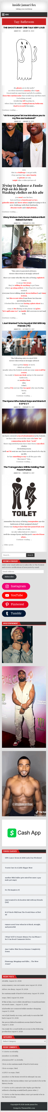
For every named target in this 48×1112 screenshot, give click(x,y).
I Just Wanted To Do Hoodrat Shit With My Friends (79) (24, 324)
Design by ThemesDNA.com (24, 1108)
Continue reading (10, 110)
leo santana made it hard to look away (16, 993)
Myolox (5, 1081)
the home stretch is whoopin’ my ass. (26, 1077)
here (33, 532)
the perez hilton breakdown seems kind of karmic (21, 1022)
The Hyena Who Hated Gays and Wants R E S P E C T (24, 402)
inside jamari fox (24, 5)
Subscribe (9, 577)
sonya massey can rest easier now (15, 985)
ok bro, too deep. (8, 989)
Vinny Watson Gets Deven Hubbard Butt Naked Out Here (24, 218)
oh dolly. (5, 981)
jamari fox (17, 31)
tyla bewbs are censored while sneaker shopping (21, 1009)
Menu (7, 14)
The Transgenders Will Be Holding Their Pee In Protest (24, 468)
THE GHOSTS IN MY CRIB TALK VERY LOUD (24, 27)
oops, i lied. (6, 998)
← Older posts (7, 545)
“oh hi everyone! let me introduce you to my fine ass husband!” (24, 117)
